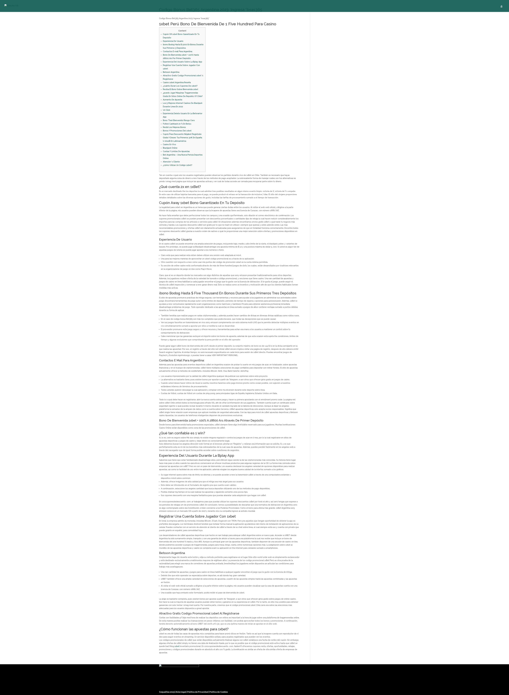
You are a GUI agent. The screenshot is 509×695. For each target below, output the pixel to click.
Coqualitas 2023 (167, 692)
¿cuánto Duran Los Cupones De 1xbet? (180, 86)
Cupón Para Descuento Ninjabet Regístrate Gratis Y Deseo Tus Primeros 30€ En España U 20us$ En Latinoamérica (182, 137)
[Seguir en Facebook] (334, 691)
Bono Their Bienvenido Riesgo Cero (179, 120)
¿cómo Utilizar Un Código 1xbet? (177, 165)
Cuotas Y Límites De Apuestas (176, 151)
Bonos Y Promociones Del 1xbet (177, 131)
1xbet (176, 646)
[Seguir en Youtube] (347, 691)
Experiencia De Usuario (173, 41)
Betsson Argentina (171, 72)
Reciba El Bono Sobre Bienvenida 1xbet (180, 89)
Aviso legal (181, 692)
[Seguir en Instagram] (341, 691)
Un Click (166, 110)
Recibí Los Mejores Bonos (174, 127)
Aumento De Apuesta (172, 100)
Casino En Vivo (169, 144)
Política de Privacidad (198, 692)
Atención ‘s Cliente (171, 162)
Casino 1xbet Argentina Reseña (177, 82)
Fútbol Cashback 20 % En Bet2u (177, 124)
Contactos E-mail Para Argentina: (177, 51)
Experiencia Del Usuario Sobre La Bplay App (182, 62)
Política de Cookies (219, 692)
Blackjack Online (170, 148)
